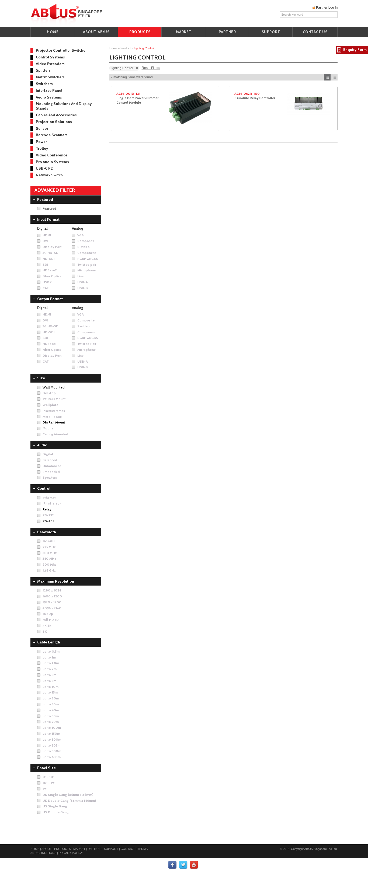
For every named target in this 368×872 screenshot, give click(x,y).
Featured (45, 199)
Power (41, 141)
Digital (48, 454)
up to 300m (52, 739)
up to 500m (52, 751)
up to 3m (49, 675)
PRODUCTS (140, 32)
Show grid (327, 77)
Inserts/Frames (54, 411)
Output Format (50, 298)
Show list (334, 77)
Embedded (51, 472)
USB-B (82, 288)
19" (45, 789)
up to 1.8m (51, 663)
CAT (46, 288)
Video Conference (51, 155)
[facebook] (172, 865)
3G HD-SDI (51, 253)
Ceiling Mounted (55, 434)
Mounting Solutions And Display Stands (64, 106)
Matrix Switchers (50, 77)
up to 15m (50, 692)
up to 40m (51, 710)
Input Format (48, 219)
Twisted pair (86, 264)
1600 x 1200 (52, 596)
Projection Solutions (54, 121)
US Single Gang (55, 806)
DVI (45, 241)
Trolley (42, 148)
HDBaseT (50, 270)
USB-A (82, 282)
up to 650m (52, 757)
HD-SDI (48, 259)
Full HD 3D (51, 620)
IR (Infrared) (52, 503)
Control (43, 488)
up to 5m (49, 681)
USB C (47, 282)
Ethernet (49, 498)
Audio (42, 445)
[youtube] (194, 865)
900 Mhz (50, 564)
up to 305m (51, 745)
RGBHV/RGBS (87, 259)
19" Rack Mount (54, 399)
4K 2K (47, 626)
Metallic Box (52, 417)
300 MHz (50, 553)
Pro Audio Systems (52, 161)
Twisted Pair (86, 344)
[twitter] (183, 865)
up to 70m (51, 722)
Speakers (50, 477)
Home (113, 48)
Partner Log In (327, 7)
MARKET (184, 32)
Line (80, 276)
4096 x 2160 (52, 608)
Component (86, 253)
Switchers (44, 83)
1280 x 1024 (52, 590)
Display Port (52, 247)
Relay (47, 509)
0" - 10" (48, 777)
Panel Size (46, 767)
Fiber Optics (52, 276)
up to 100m (52, 728)
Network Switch (49, 175)
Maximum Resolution (55, 581)
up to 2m (50, 669)
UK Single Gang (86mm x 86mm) (68, 795)
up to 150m (51, 733)
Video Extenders (50, 63)
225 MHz (49, 547)
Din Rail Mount (54, 422)
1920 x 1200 (52, 602)
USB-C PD (44, 168)
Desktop (49, 393)
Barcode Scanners (52, 134)
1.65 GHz (49, 570)
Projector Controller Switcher (61, 50)
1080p (48, 614)
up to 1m (49, 657)
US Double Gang (56, 812)
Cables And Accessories (56, 115)
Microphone (86, 270)
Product (125, 48)
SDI (45, 264)
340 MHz (49, 558)
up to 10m (50, 687)
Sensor (42, 128)
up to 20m (51, 698)
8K (45, 631)
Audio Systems (49, 97)
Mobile (48, 428)
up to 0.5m (51, 651)
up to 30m (51, 704)
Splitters (43, 70)
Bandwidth (46, 532)
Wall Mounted (54, 387)
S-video (83, 247)
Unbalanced (52, 466)
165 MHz (49, 541)
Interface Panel (49, 90)
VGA (80, 235)
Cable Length (48, 642)
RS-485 (48, 521)
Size (41, 378)
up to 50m (51, 716)
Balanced (50, 460)
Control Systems (50, 57)
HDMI (47, 235)
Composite (86, 241)
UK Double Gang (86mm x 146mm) (69, 801)
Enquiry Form (355, 49)
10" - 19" (49, 783)
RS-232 (48, 515)
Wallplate (50, 405)
